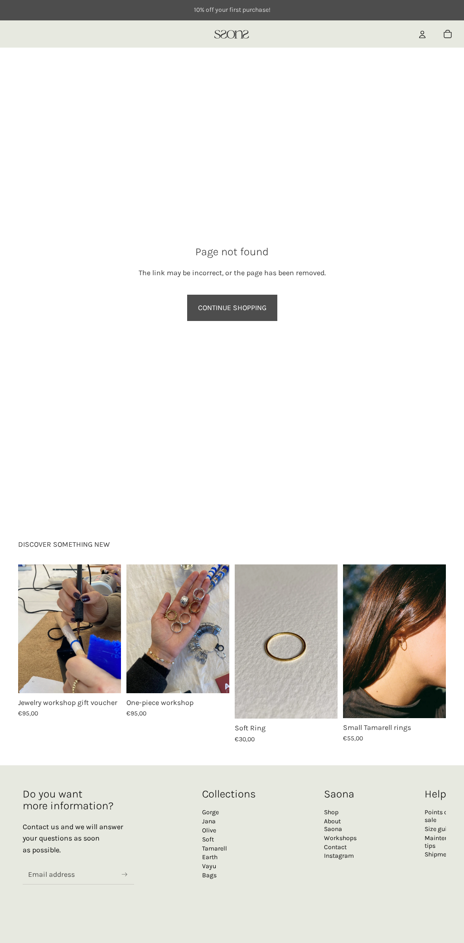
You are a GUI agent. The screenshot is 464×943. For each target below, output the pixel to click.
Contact (335, 847)
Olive (209, 830)
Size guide (439, 829)
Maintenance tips (443, 842)
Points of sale (437, 816)
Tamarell (214, 848)
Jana (209, 821)
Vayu (209, 866)
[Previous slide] (28, 629)
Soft (208, 839)
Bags (209, 875)
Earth (210, 857)
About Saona (333, 825)
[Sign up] (124, 874)
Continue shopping (232, 307)
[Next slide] (111, 629)
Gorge (210, 812)
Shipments (440, 854)
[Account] (422, 34)
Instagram (339, 856)
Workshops (340, 838)
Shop (331, 812)
